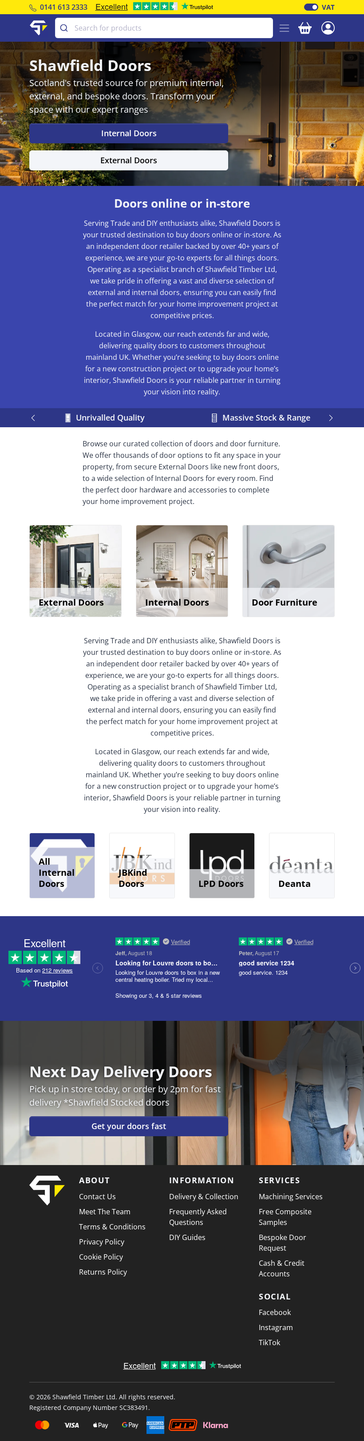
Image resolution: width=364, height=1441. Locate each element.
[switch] (311, 7)
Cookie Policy (101, 1257)
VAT (328, 7)
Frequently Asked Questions (198, 1217)
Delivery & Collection (203, 1196)
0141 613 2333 (63, 7)
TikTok (269, 1342)
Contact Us (97, 1196)
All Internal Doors (57, 872)
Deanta (294, 884)
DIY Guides (187, 1237)
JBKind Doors (133, 878)
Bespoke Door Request (282, 1242)
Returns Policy (103, 1272)
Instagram (276, 1327)
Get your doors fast (128, 1126)
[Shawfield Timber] (38, 28)
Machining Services (291, 1196)
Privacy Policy (101, 1242)
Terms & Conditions (112, 1227)
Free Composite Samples (285, 1217)
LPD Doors (221, 884)
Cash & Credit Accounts (282, 1268)
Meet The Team (105, 1212)
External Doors (128, 160)
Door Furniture (284, 602)
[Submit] (65, 28)
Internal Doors (129, 133)
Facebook (275, 1312)
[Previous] (34, 418)
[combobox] (164, 28)
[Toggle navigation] (284, 28)
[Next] (330, 418)
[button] (328, 27)
